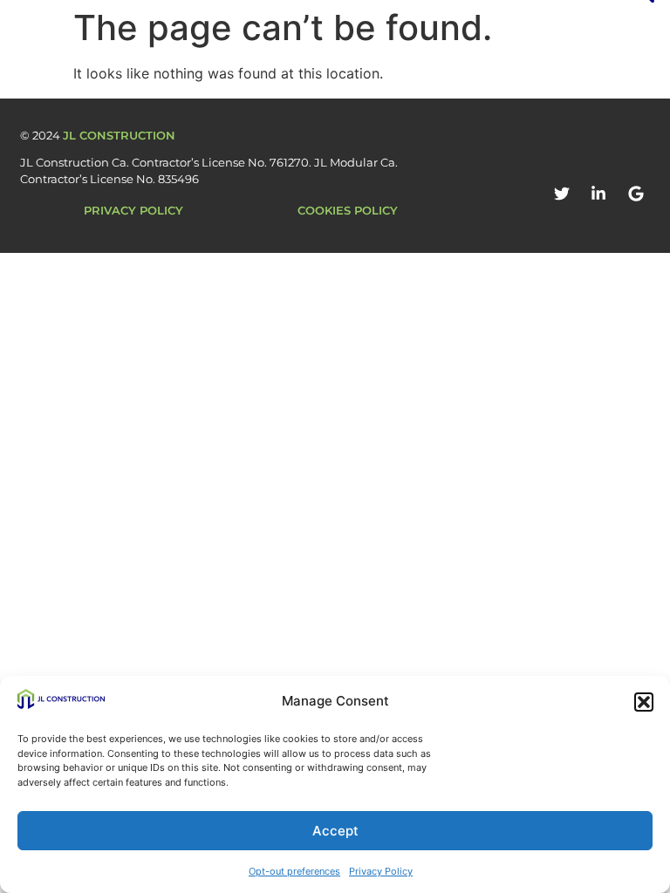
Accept (335, 830)
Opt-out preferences (294, 871)
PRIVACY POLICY (133, 210)
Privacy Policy (381, 871)
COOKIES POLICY (347, 210)
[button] (644, 702)
